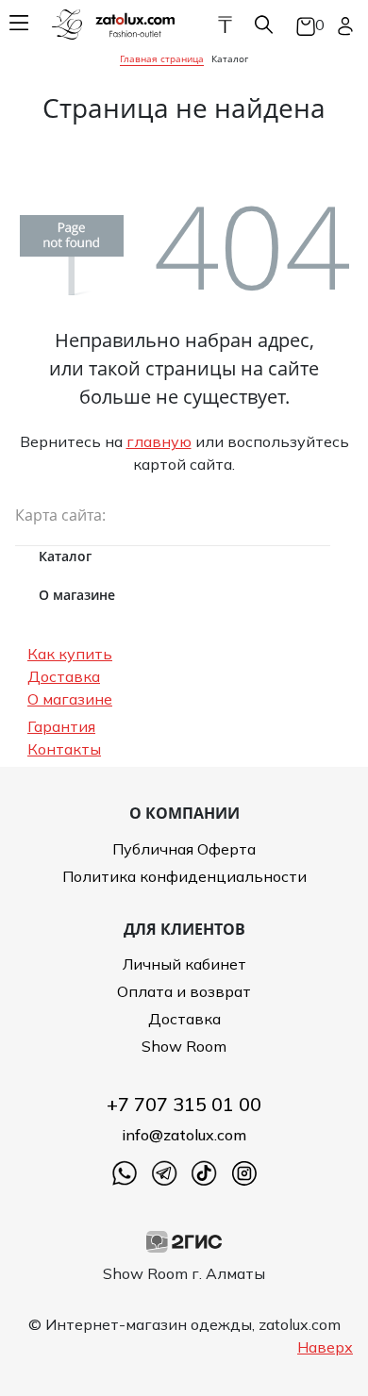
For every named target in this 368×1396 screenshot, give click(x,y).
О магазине (69, 699)
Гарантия (61, 726)
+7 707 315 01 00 (184, 1104)
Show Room (184, 1046)
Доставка (63, 676)
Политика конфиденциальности (184, 876)
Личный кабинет (184, 964)
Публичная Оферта (184, 848)
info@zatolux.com (184, 1134)
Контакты (64, 749)
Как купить (69, 653)
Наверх (325, 1347)
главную (159, 441)
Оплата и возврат (184, 991)
